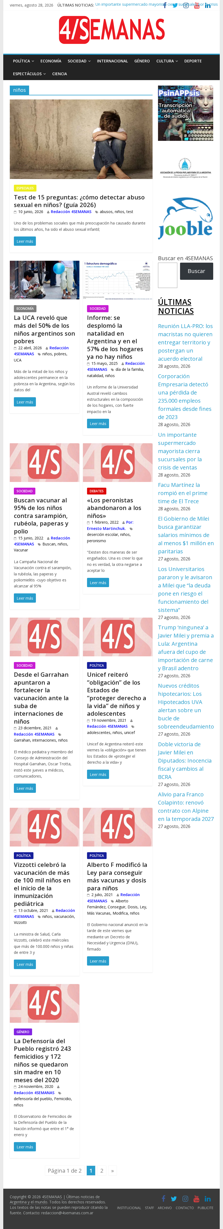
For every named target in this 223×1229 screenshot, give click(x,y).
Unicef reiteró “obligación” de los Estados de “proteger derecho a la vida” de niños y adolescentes (116, 693)
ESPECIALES (25, 188)
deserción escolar (102, 534)
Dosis (133, 906)
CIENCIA (59, 73)
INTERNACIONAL (112, 60)
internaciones (44, 740)
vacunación (64, 916)
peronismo (96, 540)
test (129, 211)
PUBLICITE (205, 1208)
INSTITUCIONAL (129, 1208)
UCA (17, 360)
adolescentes (98, 732)
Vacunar (21, 550)
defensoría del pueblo (33, 1098)
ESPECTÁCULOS (27, 73)
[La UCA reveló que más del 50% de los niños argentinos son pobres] (44, 265)
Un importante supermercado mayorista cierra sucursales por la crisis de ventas (180, 451)
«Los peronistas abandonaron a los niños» (114, 508)
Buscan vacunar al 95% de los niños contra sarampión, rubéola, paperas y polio (41, 515)
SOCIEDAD (77, 60)
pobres (60, 353)
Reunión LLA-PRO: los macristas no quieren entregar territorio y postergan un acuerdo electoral (185, 342)
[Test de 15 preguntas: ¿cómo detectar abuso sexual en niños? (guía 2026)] (81, 103)
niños (119, 211)
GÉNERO (142, 60)
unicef (129, 732)
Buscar (196, 271)
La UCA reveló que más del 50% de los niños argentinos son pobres (44, 329)
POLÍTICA (21, 60)
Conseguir (116, 906)
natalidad (95, 375)
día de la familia (129, 369)
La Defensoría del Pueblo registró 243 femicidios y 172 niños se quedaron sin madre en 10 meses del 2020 (42, 1060)
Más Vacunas (98, 913)
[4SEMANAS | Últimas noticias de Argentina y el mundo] (111, 20)
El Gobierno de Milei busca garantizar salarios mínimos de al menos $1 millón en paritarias (186, 535)
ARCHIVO (165, 1208)
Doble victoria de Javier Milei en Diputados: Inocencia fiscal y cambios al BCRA (185, 761)
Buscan (48, 544)
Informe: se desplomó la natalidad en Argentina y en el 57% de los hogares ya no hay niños (115, 336)
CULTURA (165, 60)
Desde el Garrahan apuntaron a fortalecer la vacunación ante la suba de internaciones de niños (41, 697)
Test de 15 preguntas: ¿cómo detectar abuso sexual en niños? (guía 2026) (79, 201)
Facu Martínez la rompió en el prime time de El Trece (182, 493)
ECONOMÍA (51, 60)
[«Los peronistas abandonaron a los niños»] (118, 447)
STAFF (149, 1208)
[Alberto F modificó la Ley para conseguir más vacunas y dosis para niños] (118, 812)
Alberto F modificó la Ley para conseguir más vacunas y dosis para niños (117, 876)
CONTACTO (185, 1208)
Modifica (120, 913)
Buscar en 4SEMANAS (185, 258)
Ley (143, 906)
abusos (106, 211)
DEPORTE (193, 60)
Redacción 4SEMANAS (71, 211)
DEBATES (97, 491)
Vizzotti (20, 922)
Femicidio (62, 1098)
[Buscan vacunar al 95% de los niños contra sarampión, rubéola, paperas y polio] (44, 447)
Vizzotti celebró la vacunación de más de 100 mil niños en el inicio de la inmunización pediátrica (42, 884)
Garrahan (22, 740)
